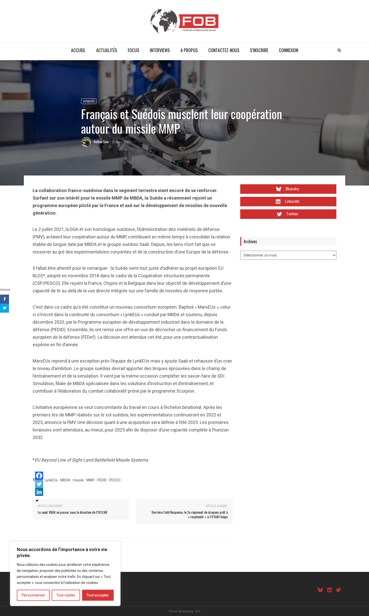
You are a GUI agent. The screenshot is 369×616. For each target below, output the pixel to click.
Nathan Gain (101, 141)
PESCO (114, 480)
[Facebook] (39, 476)
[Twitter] (39, 484)
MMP (90, 480)
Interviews (160, 50)
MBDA (65, 480)
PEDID (102, 480)
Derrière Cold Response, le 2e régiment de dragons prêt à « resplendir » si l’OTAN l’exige (190, 514)
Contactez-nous (223, 50)
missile (78, 480)
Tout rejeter (65, 595)
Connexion (288, 50)
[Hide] (37, 501)
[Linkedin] (39, 492)
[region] (65, 573)
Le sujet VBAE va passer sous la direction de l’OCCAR (72, 512)
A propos (189, 50)
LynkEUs (51, 480)
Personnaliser (33, 595)
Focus (133, 50)
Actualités (106, 50)
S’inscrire (259, 50)
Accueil (78, 50)
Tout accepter (98, 595)
